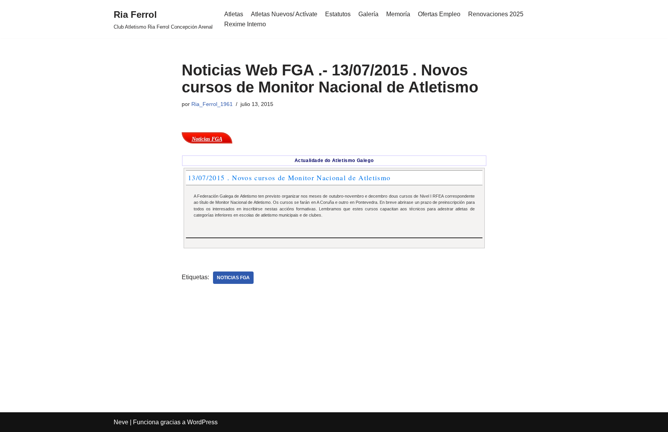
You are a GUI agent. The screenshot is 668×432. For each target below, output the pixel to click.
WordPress (202, 422)
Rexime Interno (245, 24)
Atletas (233, 14)
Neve (121, 422)
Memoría (398, 14)
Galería (368, 14)
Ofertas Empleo (439, 14)
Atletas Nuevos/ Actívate (284, 14)
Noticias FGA (233, 277)
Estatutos (338, 14)
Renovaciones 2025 (495, 14)
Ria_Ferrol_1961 (212, 104)
